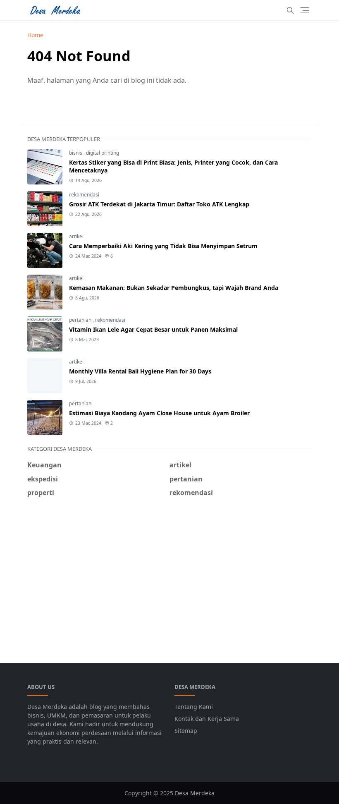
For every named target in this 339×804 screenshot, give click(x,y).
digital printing (102, 152)
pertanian (81, 319)
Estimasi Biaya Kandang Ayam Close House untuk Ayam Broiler (159, 413)
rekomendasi (84, 194)
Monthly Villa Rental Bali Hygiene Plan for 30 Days (140, 371)
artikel (76, 236)
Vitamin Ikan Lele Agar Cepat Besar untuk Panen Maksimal (153, 329)
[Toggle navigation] (305, 10)
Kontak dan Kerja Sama (206, 719)
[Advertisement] (169, 575)
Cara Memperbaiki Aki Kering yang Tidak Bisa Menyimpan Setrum (163, 246)
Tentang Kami (193, 707)
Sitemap (185, 731)
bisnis (76, 152)
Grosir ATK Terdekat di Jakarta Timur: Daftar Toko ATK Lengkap (159, 204)
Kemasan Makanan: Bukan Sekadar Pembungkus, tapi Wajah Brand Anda (173, 288)
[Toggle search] (290, 10)
